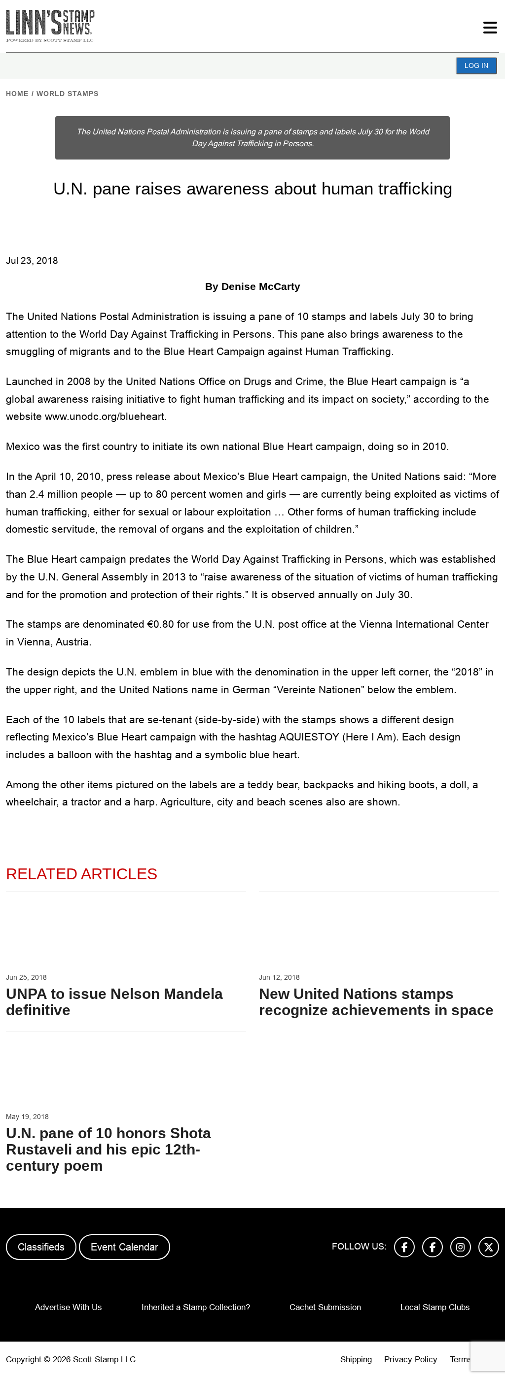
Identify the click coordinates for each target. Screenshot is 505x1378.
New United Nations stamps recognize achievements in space (376, 1002)
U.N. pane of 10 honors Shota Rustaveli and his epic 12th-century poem (108, 1149)
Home (17, 93)
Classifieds (41, 1247)
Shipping (356, 1359)
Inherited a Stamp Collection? (196, 1307)
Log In (476, 65)
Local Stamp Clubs (435, 1307)
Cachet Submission (325, 1307)
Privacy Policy (410, 1359)
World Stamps (67, 93)
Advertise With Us (68, 1307)
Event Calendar (124, 1247)
